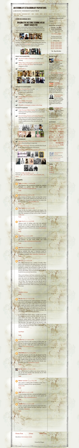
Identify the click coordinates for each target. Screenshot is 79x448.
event (56, 132)
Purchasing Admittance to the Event (58, 84)
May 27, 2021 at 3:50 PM (26, 260)
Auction (45, 14)
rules (54, 141)
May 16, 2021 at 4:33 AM (26, 247)
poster (51, 137)
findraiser (50, 133)
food (55, 133)
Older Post (42, 434)
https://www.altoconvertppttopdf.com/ (27, 188)
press (62, 137)
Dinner (41, 14)
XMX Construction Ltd (28, 346)
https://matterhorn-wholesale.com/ (38, 254)
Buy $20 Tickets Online (56, 48)
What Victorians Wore (24, 89)
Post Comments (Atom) (27, 437)
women (17, 176)
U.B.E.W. (51, 170)
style (43, 174)
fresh (58, 133)
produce (54, 138)
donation (62, 129)
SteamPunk (28, 44)
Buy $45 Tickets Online (56, 42)
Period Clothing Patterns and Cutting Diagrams (31, 116)
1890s (22, 174)
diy (58, 129)
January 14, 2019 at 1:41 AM (28, 195)
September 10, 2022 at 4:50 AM (30, 380)
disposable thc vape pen (33, 362)
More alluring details (56, 34)
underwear (53, 146)
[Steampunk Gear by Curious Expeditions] (26, 39)
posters (57, 137)
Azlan (19, 208)
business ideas (21, 386)
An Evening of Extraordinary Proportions (29, 8)
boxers (54, 128)
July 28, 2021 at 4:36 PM (30, 353)
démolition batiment (23, 292)
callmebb (20, 404)
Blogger (42, 442)
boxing (59, 128)
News (33, 14)
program (58, 138)
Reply (19, 190)
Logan (19, 236)
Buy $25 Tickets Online (56, 47)
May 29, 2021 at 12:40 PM (28, 339)
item (54, 135)
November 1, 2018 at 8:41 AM (28, 183)
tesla (62, 145)
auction (57, 126)
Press (21, 15)
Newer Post (19, 434)
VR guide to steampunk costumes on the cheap (30, 105)
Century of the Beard (24, 145)
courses (62, 128)
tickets (50, 146)
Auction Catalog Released (57, 73)
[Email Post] (37, 173)
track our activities (57, 160)
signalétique (21, 331)
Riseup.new (51, 172)
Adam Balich (21, 353)
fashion (31, 174)
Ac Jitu (20, 339)
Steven (19, 195)
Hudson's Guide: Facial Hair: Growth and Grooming (32, 150)
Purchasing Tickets (26, 14)
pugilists (50, 140)
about (58, 124)
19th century (26, 174)
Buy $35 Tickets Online (56, 44)
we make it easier (55, 158)
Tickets (51, 166)
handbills (50, 135)
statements (51, 143)
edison (51, 132)
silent (58, 140)
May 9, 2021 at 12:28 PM (27, 236)
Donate (50, 168)
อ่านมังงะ (29, 374)
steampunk (38, 174)
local (57, 135)
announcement (51, 126)
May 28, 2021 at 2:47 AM (28, 298)
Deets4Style (27, 409)
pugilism (62, 138)
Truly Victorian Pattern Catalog (27, 110)
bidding (50, 128)
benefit (62, 126)
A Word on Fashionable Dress (58, 59)
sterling (50, 145)
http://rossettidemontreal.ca (30, 397)
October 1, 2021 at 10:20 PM (29, 369)
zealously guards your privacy (57, 157)
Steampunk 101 (22, 69)
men (35, 174)
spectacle (62, 140)
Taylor (20, 183)
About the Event (17, 14)
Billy (19, 260)
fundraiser (62, 133)
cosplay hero (21, 215)
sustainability (57, 145)
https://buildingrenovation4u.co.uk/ (32, 241)
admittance (62, 124)
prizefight (51, 138)
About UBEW (16, 15)
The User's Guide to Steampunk (27, 58)
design (50, 129)
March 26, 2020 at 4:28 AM (28, 221)
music (62, 135)
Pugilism (50, 14)
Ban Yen (20, 369)
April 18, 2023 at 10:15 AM (27, 392)
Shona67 (20, 380)
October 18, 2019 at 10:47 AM (28, 208)
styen (19, 247)
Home (31, 434)
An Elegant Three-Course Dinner (58, 108)
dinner (54, 129)
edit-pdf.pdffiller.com (34, 201)
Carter (19, 221)
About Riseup (56, 14)
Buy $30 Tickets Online (56, 45)
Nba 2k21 (20, 298)
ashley (19, 392)
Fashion (36, 14)
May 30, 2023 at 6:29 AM (28, 404)
